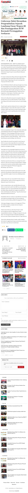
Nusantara (14, 484)
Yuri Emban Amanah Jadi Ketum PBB (14, 405)
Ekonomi (17, 482)
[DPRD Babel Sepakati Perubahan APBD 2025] (4, 413)
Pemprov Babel (23, 36)
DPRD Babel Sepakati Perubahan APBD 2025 (16, 411)
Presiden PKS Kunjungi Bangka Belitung (21, 249)
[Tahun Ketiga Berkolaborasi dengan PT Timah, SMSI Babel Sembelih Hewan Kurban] (20, 278)
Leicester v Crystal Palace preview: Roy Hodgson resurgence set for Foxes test (7, 250)
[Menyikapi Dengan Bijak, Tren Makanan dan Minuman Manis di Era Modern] (4, 433)
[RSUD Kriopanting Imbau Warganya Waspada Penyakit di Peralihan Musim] (4, 439)
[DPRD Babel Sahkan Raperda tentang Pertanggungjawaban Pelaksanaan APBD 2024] (4, 424)
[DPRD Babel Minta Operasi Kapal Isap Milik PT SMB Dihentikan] (4, 419)
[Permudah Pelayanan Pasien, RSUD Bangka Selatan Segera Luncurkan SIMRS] (4, 445)
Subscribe (21, 367)
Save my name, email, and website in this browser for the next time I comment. (13, 321)
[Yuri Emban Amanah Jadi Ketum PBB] (4, 407)
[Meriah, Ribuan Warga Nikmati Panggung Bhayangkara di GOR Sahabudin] (20, 264)
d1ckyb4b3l (17, 490)
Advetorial (13, 482)
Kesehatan (22, 482)
